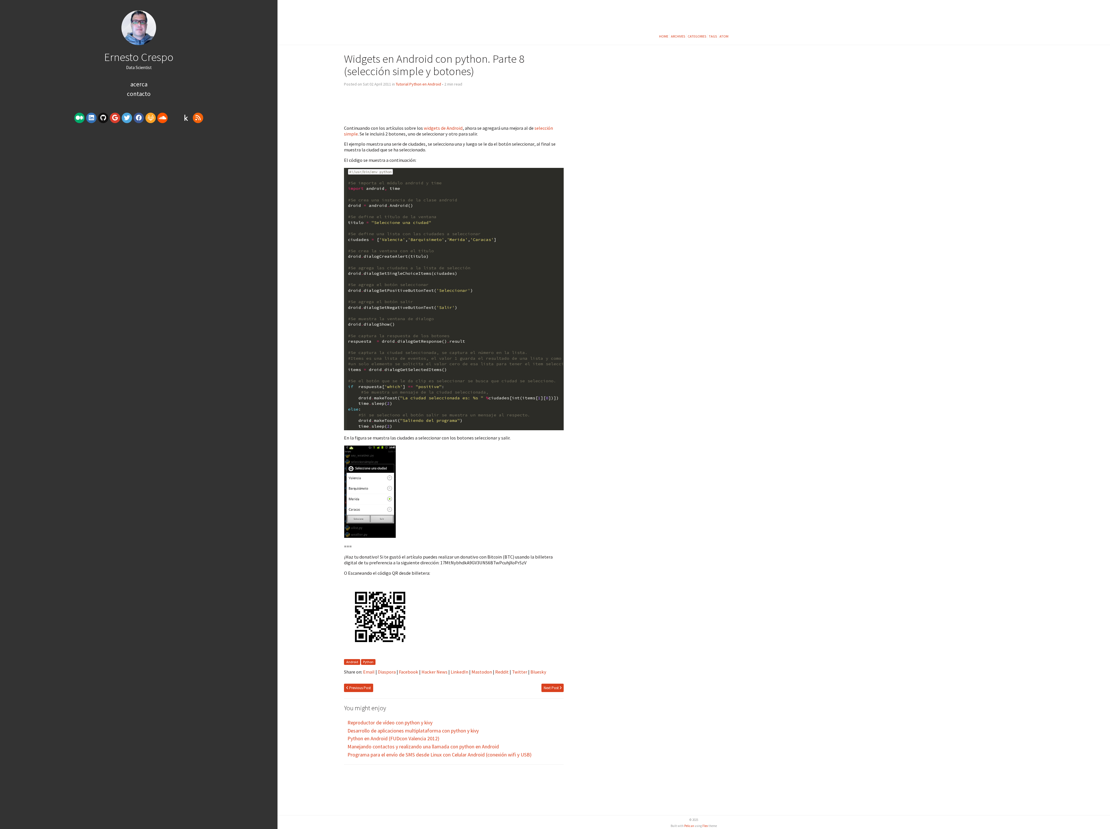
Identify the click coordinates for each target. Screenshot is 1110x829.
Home (663, 36)
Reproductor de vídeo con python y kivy (389, 722)
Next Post (552, 687)
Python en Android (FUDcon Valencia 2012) (393, 738)
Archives (678, 36)
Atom (723, 36)
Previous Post (359, 687)
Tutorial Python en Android (418, 84)
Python (368, 662)
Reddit (502, 672)
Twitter (519, 672)
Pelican (689, 826)
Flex (705, 826)
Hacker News (434, 672)
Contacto (139, 94)
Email (369, 672)
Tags (713, 36)
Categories (697, 36)
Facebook (408, 672)
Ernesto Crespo (138, 57)
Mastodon (481, 672)
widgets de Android (443, 128)
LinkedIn (459, 672)
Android (352, 662)
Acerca (138, 84)
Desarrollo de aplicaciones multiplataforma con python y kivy (413, 730)
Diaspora (387, 672)
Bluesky (538, 672)
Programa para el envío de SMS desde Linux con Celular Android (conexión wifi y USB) (439, 754)
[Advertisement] (139, 169)
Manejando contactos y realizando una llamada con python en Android (423, 746)
